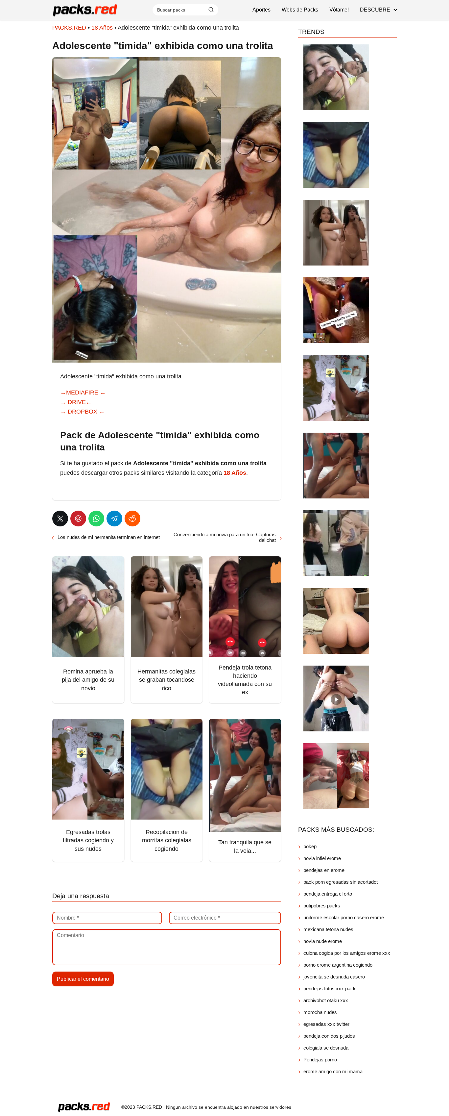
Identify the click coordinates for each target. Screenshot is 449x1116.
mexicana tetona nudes (328, 929)
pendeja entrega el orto (327, 894)
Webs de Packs (300, 10)
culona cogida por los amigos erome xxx (346, 953)
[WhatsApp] (96, 518)
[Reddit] (132, 518)
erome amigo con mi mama (333, 1071)
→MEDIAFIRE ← (83, 392)
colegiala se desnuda (325, 1048)
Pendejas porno (320, 1059)
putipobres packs (321, 905)
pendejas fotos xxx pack (329, 988)
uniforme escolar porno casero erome (343, 917)
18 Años (102, 27)
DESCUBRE (375, 10)
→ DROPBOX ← (82, 411)
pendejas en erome (323, 870)
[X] (60, 518)
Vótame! (339, 10)
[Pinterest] (78, 518)
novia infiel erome (322, 858)
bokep (310, 846)
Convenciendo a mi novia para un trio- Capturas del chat (225, 537)
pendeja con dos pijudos (329, 1036)
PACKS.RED (69, 27)
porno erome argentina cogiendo (337, 965)
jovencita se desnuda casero (334, 976)
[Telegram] (114, 518)
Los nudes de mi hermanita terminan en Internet (109, 537)
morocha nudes (320, 1012)
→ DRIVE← (76, 402)
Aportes (261, 10)
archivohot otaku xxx (325, 1000)
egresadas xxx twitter (326, 1024)
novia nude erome (322, 941)
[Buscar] (211, 9)
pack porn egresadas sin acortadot (340, 882)
